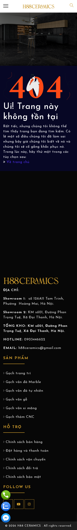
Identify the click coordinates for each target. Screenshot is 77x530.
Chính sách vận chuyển (26, 459)
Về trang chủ (18, 162)
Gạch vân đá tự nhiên (24, 391)
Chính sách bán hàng (24, 442)
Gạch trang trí (18, 373)
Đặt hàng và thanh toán (27, 451)
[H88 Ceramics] (5, 518)
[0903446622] (5, 495)
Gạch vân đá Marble (23, 382)
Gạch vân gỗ (16, 399)
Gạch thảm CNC (20, 417)
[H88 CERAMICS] (38, 6)
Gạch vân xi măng (21, 408)
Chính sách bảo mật (23, 477)
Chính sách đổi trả (22, 468)
